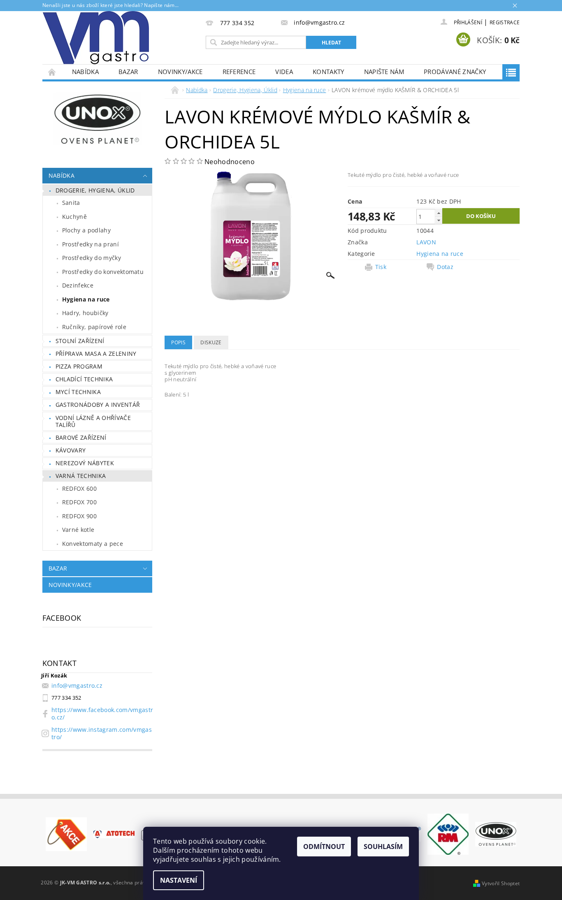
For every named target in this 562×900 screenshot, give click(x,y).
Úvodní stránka (52, 72)
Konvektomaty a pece (92, 543)
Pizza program (79, 366)
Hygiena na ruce (86, 299)
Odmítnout (324, 846)
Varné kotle (78, 530)
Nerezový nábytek (85, 463)
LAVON (426, 242)
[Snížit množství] (438, 220)
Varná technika (81, 476)
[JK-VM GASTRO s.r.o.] (96, 37)
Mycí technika (78, 392)
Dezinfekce (77, 285)
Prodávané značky (455, 71)
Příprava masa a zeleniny (96, 353)
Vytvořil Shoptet (501, 883)
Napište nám (384, 71)
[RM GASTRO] (448, 833)
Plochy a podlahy (86, 230)
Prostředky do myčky (91, 258)
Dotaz (445, 267)
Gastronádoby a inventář (98, 404)
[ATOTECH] (114, 833)
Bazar (128, 71)
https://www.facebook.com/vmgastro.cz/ (102, 713)
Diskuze (210, 342)
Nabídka (85, 71)
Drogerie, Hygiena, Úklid (95, 190)
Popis (178, 342)
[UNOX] (495, 833)
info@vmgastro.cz (76, 685)
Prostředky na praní (90, 244)
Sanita (71, 202)
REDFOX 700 (79, 502)
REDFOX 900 (79, 516)
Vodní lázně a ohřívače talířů (93, 421)
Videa (284, 71)
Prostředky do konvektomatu (103, 272)
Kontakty (328, 71)
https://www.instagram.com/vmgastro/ (101, 733)
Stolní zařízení (80, 341)
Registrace (505, 22)
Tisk (380, 267)
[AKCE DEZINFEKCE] (66, 833)
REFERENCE (239, 71)
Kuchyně (74, 216)
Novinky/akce (180, 71)
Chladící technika (84, 379)
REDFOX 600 (79, 488)
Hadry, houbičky (85, 313)
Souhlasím (383, 846)
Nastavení (178, 880)
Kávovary (71, 450)
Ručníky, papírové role (94, 327)
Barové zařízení (81, 437)
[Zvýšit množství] (438, 213)
